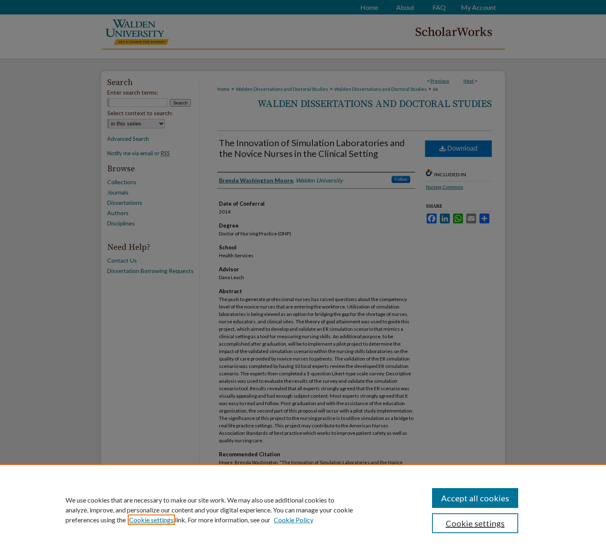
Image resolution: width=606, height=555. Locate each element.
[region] (303, 509)
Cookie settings (151, 520)
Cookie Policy (293, 520)
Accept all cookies (475, 498)
